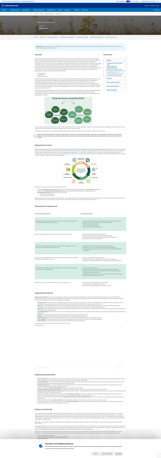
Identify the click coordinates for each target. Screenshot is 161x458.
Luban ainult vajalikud (107, 453)
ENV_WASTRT (49, 435)
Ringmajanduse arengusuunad (67, 37)
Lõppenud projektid (112, 90)
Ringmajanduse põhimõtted (96, 37)
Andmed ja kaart (6, 1)
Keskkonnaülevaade (38, 10)
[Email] (1, 452)
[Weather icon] (137, 1)
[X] (1, 446)
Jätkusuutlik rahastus (112, 67)
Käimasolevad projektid (113, 86)
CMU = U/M (37, 423)
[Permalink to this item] (55, 22)
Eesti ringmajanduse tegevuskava (115, 70)
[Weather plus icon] (128, 1)
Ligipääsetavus (145, 1)
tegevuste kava (58, 198)
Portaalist (152, 5)
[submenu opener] (7, 9)
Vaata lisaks (42, 37)
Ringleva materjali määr (110, 37)
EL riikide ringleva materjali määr (114, 73)
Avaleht (36, 13)
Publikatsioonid (51, 10)
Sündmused (84, 10)
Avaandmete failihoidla (26, 1)
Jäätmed (41, 26)
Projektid (76, 10)
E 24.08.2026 (122, 1)
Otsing (157, 10)
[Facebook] (1, 443)
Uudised (59, 10)
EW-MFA (64, 437)
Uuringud (109, 78)
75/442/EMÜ (38, 418)
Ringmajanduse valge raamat (114, 69)
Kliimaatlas (15, 1)
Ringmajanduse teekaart (82, 37)
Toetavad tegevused (112, 66)
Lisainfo (109, 60)
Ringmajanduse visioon (52, 37)
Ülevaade (35, 37)
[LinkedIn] (1, 449)
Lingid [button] (153, 1)
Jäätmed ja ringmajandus (49, 13)
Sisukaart (146, 5)
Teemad (41, 13)
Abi (158, 5)
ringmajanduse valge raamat (70, 152)
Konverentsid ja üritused (113, 82)
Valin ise (96, 453)
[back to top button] (155, 451)
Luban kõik (118, 453)
